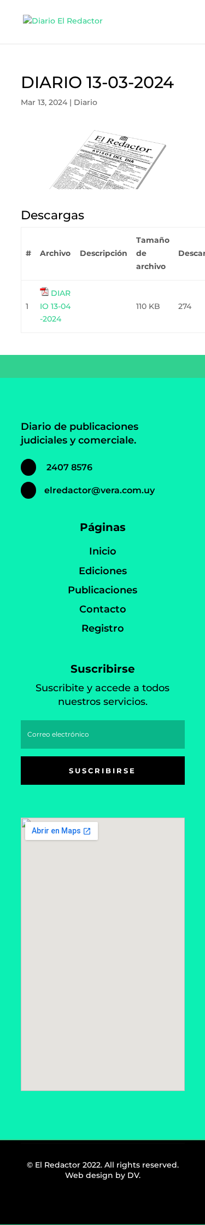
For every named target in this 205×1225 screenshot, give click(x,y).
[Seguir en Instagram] (96, 1205)
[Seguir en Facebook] (72, 1205)
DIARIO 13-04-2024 (55, 306)
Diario (85, 102)
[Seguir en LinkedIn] (120, 1205)
